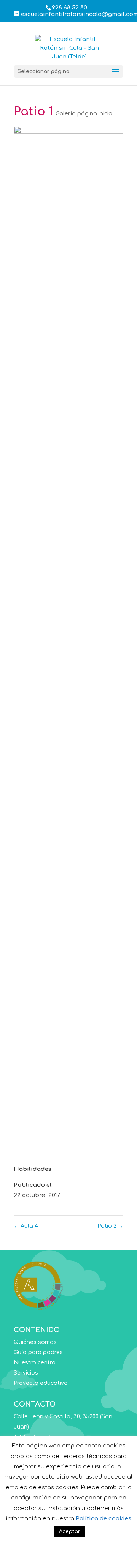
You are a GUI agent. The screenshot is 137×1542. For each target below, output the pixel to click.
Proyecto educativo (41, 1383)
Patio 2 (110, 1226)
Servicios (26, 1373)
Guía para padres (38, 1352)
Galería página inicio (84, 114)
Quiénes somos (35, 1342)
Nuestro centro (35, 1363)
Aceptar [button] (69, 1531)
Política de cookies (103, 1518)
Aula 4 (26, 1226)
